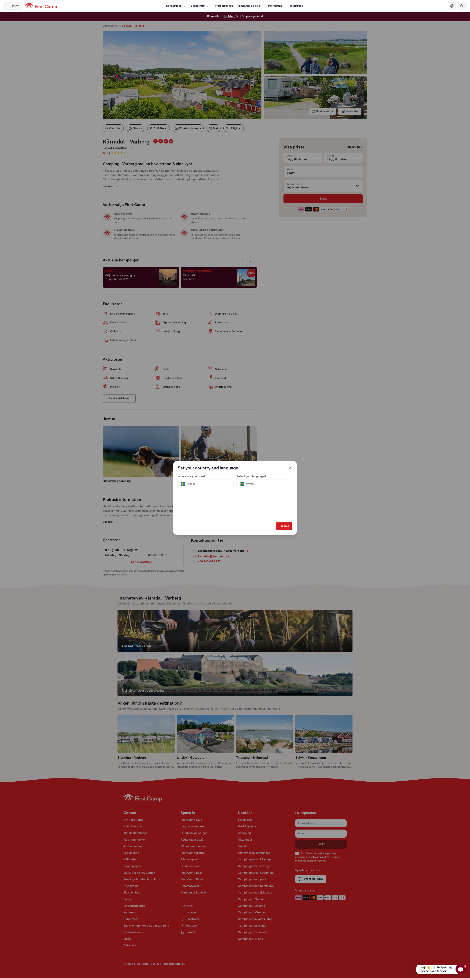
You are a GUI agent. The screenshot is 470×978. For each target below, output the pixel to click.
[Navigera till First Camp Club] (452, 6)
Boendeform (198, 6)
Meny (15, 6)
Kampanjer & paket (248, 6)
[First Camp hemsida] (41, 6)
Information (275, 6)
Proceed (284, 526)
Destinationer (174, 6)
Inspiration (296, 6)
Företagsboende (223, 6)
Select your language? (251, 476)
